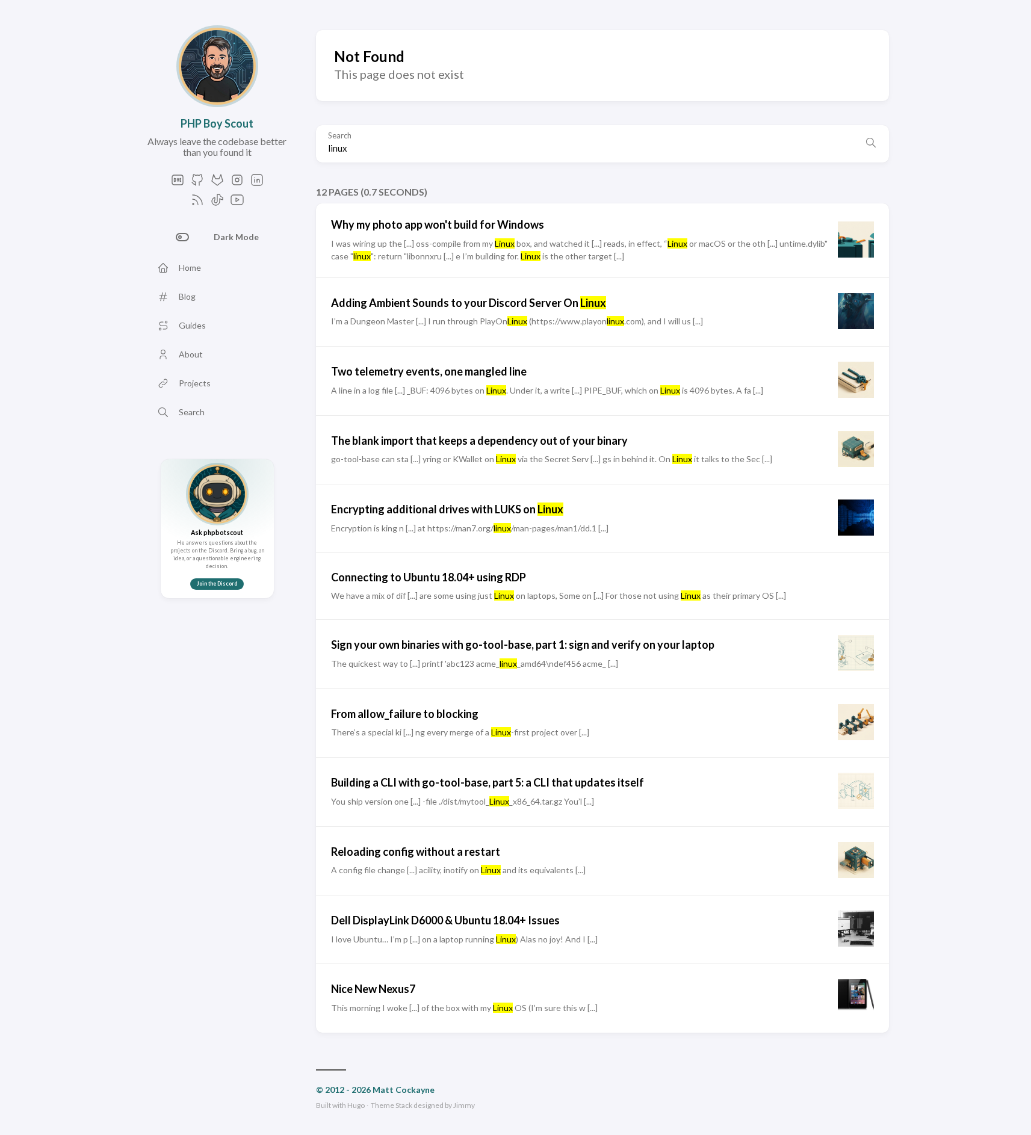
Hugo (356, 1105)
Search (339, 135)
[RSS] (197, 203)
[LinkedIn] (257, 183)
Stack (403, 1105)
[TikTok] (217, 203)
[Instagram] (237, 183)
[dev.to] (177, 183)
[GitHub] (197, 183)
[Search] (871, 143)
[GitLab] (217, 183)
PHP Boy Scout (217, 123)
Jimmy (464, 1105)
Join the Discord (217, 584)
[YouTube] (237, 203)
